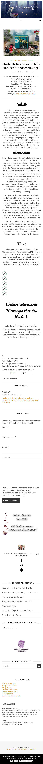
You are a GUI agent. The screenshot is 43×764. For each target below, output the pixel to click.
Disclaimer (33, 749)
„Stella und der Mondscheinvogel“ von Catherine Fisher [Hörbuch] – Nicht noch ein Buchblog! (20, 400)
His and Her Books (10, 689)
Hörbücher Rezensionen (21, 61)
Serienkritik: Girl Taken (11, 615)
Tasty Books (7, 687)
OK (11, 761)
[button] (15, 373)
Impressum (10, 749)
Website (5, 447)
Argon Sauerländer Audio (25, 94)
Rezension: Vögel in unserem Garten (17, 610)
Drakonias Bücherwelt (11, 696)
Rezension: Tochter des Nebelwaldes (17, 588)
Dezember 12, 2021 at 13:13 (11, 395)
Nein (16, 761)
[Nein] (41, 759)
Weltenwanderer (9, 683)
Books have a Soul (9, 691)
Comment (6, 457)
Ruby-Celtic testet (9, 685)
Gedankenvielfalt (10, 379)
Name (5, 427)
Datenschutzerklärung (22, 749)
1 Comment (29, 72)
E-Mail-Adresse (9, 437)
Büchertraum (7, 694)
